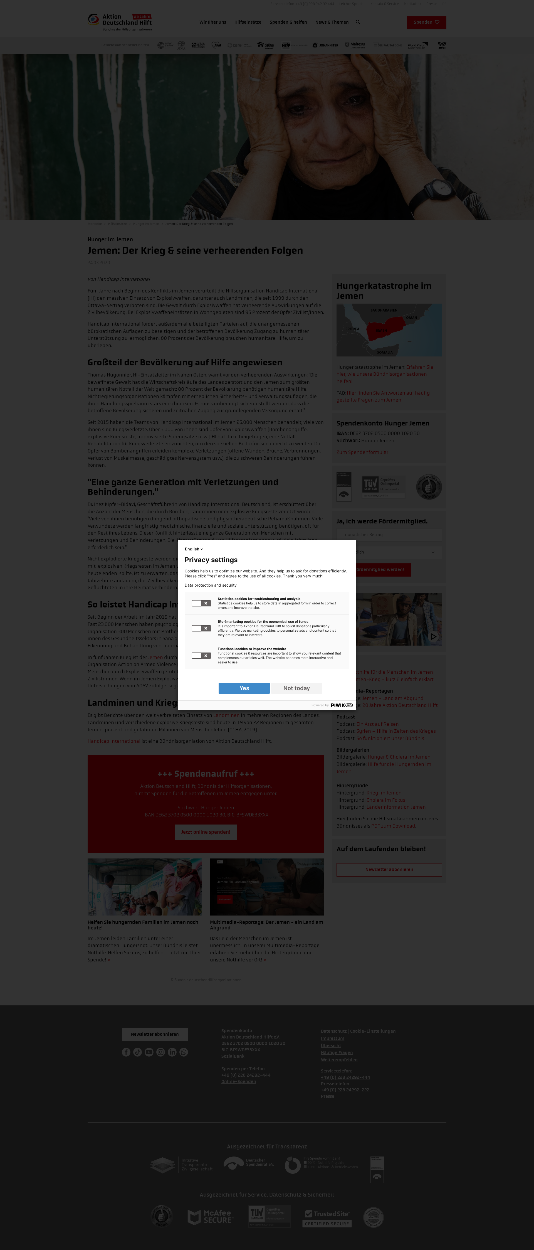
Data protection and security (211, 585)
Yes (244, 688)
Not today (296, 688)
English (192, 549)
